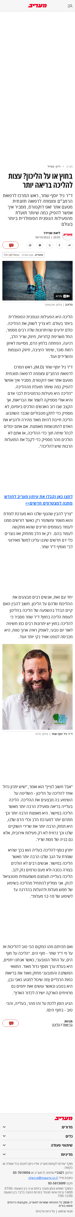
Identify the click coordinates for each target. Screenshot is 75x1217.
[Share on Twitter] (49, 245)
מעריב (69, 166)
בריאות (68, 1025)
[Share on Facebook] (59, 245)
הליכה (56, 1025)
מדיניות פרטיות (45, 1211)
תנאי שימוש (65, 1211)
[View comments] (10, 245)
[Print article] (30, 245)
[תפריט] (71, 6)
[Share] (69, 245)
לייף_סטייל (53, 166)
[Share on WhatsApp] (40, 245)
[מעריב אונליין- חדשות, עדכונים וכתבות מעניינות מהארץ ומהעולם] (37, 5)
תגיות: (68, 1021)
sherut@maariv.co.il (43, 1178)
